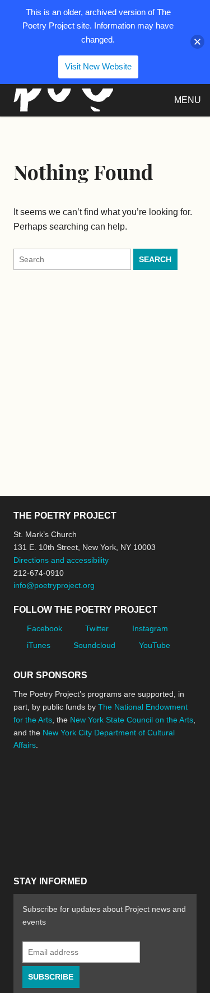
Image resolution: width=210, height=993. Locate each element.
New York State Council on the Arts (131, 719)
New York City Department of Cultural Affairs (91, 828)
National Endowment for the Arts (44, 780)
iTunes (38, 645)
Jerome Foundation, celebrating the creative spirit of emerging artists (117, 780)
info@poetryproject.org (54, 585)
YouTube (154, 645)
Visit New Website (98, 66)
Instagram (150, 628)
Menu (187, 100)
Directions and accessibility (61, 560)
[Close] (197, 42)
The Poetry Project (61, 99)
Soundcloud (94, 645)
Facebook (44, 628)
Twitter (97, 628)
